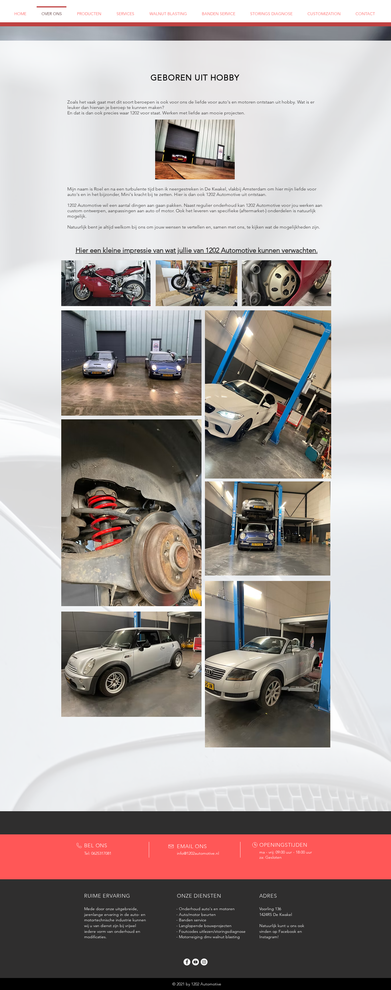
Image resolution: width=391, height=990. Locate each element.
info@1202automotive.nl (198, 853)
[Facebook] (186, 962)
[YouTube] (195, 962)
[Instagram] (204, 962)
